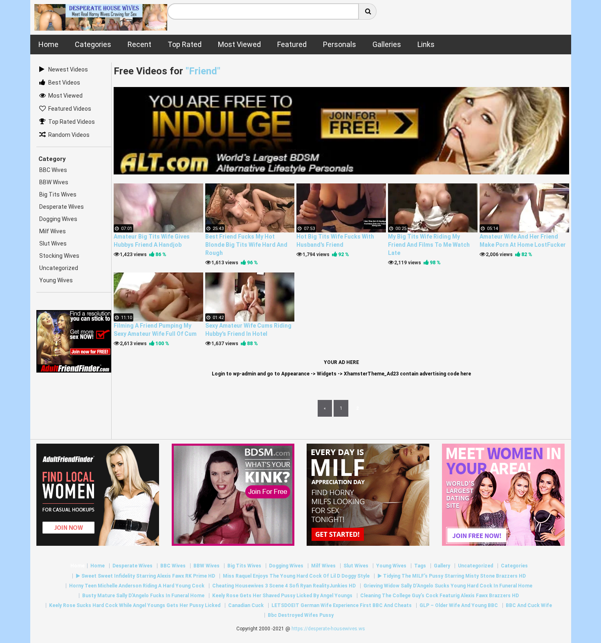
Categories (514, 566)
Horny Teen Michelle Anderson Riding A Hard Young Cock (136, 586)
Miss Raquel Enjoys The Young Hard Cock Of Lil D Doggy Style (296, 576)
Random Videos (69, 135)
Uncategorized (58, 268)
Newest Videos (68, 69)
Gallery (442, 566)
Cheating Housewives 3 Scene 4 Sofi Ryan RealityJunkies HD (284, 586)
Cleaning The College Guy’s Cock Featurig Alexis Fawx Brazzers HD (439, 595)
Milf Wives (52, 231)
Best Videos (64, 82)
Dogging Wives (58, 219)
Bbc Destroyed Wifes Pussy (301, 615)
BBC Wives (53, 170)
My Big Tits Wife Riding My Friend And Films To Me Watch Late (429, 244)
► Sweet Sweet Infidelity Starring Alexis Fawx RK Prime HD (145, 576)
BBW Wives (53, 182)
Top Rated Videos (71, 121)
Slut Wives (53, 243)
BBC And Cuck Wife (529, 605)
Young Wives (56, 280)
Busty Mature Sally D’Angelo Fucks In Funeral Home (143, 595)
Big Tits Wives (57, 194)
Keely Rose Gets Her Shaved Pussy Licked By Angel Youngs (282, 595)
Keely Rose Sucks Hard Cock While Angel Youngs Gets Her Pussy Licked (134, 605)
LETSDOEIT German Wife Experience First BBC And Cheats (341, 605)
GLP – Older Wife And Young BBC (458, 605)
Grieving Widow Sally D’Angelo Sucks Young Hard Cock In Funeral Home (447, 586)
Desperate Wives (61, 206)
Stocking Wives (59, 255)
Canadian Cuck (246, 605)
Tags (420, 566)
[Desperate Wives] (101, 26)
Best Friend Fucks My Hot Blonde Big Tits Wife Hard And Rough (246, 244)
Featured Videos (69, 108)
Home (77, 566)
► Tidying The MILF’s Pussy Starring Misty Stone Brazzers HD (451, 576)
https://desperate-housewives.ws (328, 629)
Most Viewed (65, 95)
